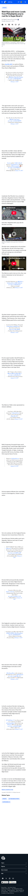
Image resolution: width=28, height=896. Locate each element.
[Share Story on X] (6, 24)
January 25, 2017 (18, 419)
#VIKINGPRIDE (10, 633)
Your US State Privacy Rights (17, 888)
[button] (2, 2)
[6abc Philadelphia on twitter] (6, 878)
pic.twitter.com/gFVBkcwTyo (14, 676)
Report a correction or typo (7, 789)
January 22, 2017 (14, 466)
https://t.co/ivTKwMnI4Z (14, 329)
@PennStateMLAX (10, 723)
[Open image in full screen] (24, 29)
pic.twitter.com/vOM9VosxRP (14, 553)
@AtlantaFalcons (15, 164)
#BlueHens (20, 281)
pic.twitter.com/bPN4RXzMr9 (14, 78)
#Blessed (10, 373)
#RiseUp (20, 283)
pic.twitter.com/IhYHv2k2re (14, 284)
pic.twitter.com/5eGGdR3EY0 (14, 121)
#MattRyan (11, 77)
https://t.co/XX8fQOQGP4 (14, 634)
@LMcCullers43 (18, 163)
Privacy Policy (4, 887)
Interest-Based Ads (11, 890)
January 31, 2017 (19, 170)
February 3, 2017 (14, 124)
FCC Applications (4, 891)
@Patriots (9, 724)
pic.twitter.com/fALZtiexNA (15, 375)
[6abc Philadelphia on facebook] (2, 878)
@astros (9, 163)
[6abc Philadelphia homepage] (5, 2)
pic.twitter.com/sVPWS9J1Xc (14, 167)
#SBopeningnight (15, 166)
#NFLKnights (20, 674)
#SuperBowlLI (14, 416)
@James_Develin (10, 591)
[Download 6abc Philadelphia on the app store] (4, 882)
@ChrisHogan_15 (10, 720)
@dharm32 (8, 548)
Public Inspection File (20, 890)
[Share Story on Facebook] (2, 24)
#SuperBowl (18, 373)
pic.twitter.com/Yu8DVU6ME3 (14, 726)
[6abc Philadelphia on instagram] (9, 878)
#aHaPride (16, 326)
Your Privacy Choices (12, 887)
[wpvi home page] (3, 858)
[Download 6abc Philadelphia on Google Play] (12, 882)
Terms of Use (3, 890)
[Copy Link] (19, 24)
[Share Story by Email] (15, 24)
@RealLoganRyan (18, 633)
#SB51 (16, 283)
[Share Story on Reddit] (9, 24)
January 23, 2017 (14, 378)
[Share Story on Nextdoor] (12, 24)
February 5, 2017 (14, 81)
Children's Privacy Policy (6, 888)
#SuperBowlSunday (18, 77)
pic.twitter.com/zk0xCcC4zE (14, 596)
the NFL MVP (8, 64)
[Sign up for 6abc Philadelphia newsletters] (13, 878)
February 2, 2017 (14, 679)
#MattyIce (12, 119)
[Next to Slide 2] (24, 34)
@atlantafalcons (10, 326)
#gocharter (17, 119)
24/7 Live (10, 2)
